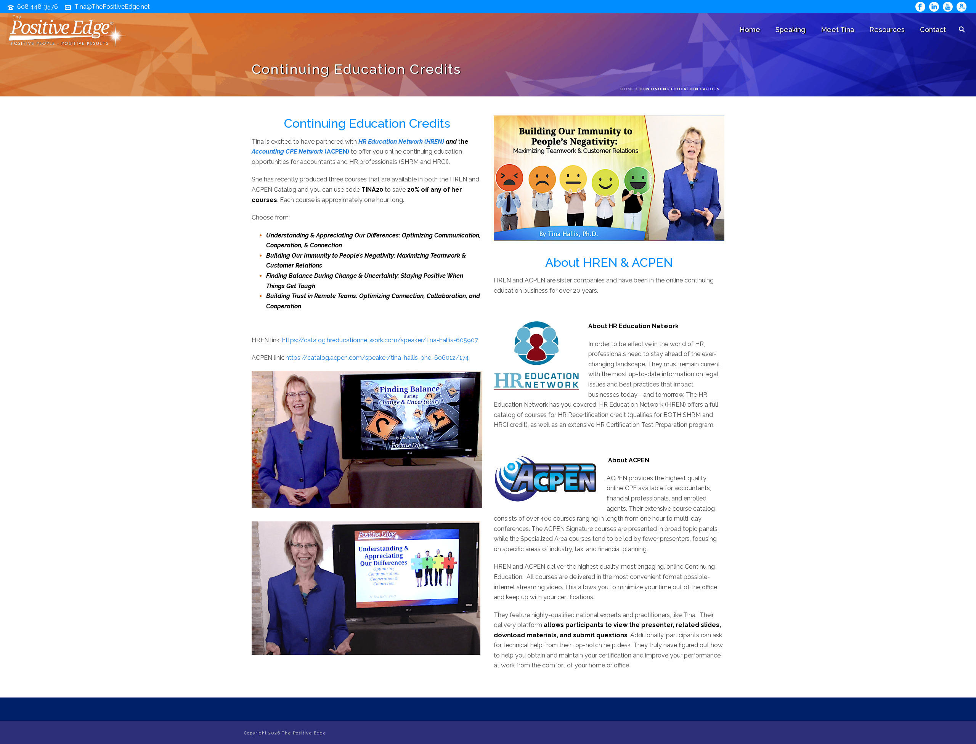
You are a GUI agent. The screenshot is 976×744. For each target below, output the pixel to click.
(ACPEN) (300, 151)
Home (750, 30)
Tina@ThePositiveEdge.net (112, 6)
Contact (933, 30)
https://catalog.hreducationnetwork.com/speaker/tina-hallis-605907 (380, 340)
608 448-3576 (37, 6)
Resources (887, 30)
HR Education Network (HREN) (401, 141)
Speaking (790, 30)
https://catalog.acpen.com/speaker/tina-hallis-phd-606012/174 (377, 357)
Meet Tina (837, 30)
